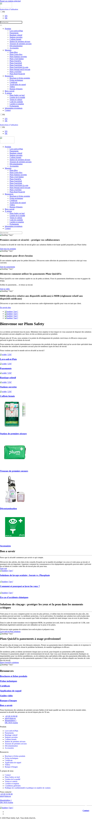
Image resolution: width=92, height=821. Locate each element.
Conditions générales (13, 786)
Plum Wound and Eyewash (20, 69)
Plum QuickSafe (16, 65)
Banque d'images (16, 89)
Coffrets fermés (15, 39)
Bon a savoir (9, 91)
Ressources (9, 76)
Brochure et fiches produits (20, 78)
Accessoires (14, 48)
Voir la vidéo (5, 289)
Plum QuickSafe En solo (19, 67)
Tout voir (3, 568)
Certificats (13, 82)
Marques (8, 50)
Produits (8, 29)
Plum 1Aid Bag (15, 72)
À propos (8, 93)
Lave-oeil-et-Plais (16, 31)
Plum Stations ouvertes (18, 57)
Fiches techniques (16, 80)
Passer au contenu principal (10, 1)
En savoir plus (5, 307)
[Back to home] (6, 7)
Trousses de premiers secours (21, 44)
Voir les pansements (7, 267)
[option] (48, 16)
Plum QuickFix (15, 61)
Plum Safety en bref (17, 95)
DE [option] (6, 18)
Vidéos (12, 87)
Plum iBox (14, 52)
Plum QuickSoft (16, 63)
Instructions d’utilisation (9, 9)
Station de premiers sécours (20, 41)
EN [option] (6, 16)
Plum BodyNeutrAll (17, 74)
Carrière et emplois (17, 104)
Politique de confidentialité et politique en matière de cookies (28, 788)
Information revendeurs (13, 108)
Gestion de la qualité (17, 97)
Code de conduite (16, 102)
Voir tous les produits (8, 249)
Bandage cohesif (16, 35)
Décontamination (16, 46)
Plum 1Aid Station (17, 59)
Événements (14, 106)
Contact (8, 110)
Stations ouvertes (16, 37)
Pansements (14, 33)
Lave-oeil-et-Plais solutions (10, 632)
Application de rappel (18, 84)
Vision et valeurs (16, 100)
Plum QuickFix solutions (9, 662)
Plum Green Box (16, 54)
